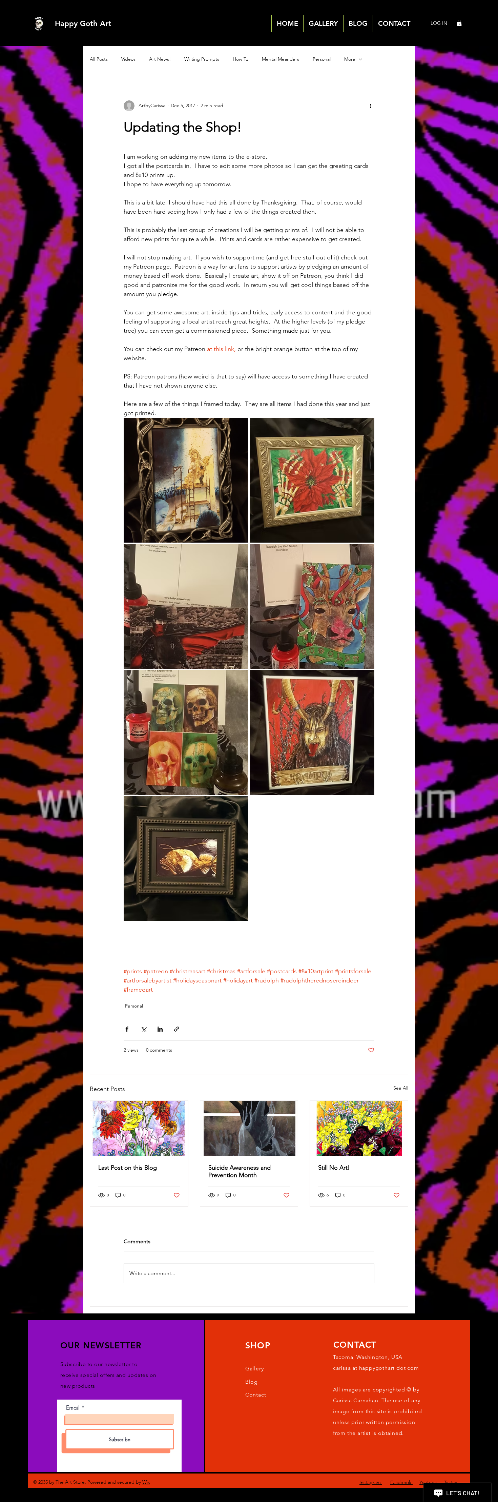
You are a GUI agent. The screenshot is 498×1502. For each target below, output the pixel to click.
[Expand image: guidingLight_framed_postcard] (186, 858)
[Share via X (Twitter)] (143, 1029)
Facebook (401, 1482)
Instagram (370, 1482)
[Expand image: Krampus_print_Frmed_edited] (312, 732)
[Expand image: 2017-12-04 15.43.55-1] (186, 480)
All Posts (99, 59)
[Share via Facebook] (127, 1029)
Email (73, 1408)
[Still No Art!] (359, 1128)
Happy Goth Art (83, 23)
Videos (128, 59)
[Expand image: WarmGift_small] (312, 480)
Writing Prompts (201, 59)
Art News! (160, 59)
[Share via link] (176, 1029)
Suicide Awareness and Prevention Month (239, 1171)
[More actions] (370, 106)
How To (240, 59)
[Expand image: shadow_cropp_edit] (186, 606)
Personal (322, 59)
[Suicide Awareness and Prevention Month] (249, 1128)
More (349, 59)
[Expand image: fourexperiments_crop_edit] (186, 732)
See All (400, 1088)
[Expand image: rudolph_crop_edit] (312, 606)
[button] (459, 23)
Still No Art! (334, 1167)
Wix (146, 1482)
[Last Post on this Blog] (139, 1128)
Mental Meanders (280, 59)
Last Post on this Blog (127, 1167)
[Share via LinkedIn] (160, 1029)
